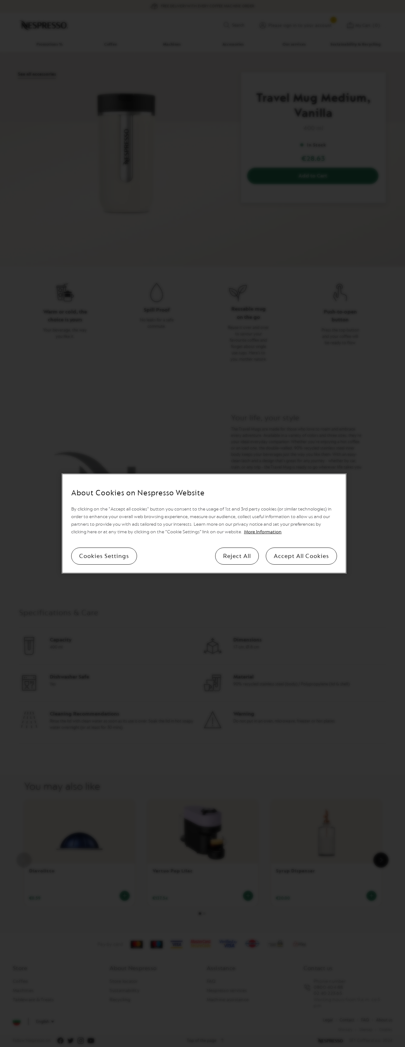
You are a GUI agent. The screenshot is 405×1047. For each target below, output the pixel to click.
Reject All (237, 556)
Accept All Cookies (301, 556)
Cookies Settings (104, 556)
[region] (204, 523)
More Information (263, 532)
